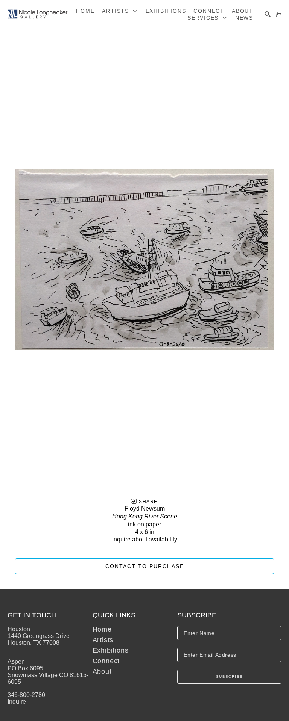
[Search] (268, 14)
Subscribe (229, 676)
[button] (120, 11)
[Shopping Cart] (278, 14)
